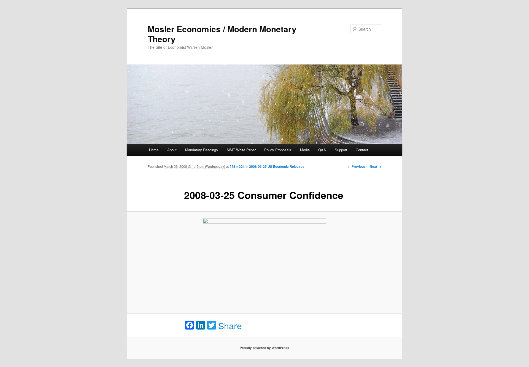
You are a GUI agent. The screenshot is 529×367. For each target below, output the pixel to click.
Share (230, 325)
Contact (362, 149)
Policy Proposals (277, 149)
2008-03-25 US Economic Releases (276, 166)
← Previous (356, 166)
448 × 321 (237, 166)
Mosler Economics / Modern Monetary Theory (222, 34)
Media (305, 149)
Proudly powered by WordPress (264, 347)
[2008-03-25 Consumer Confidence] (264, 262)
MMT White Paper (241, 149)
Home (153, 149)
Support (341, 149)
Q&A (322, 149)
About (172, 149)
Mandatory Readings (201, 149)
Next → (375, 166)
